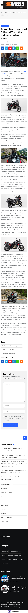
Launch (3, 509)
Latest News (4, 505)
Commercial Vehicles (6, 493)
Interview (3, 501)
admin (4, 42)
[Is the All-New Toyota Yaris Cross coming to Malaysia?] (5, 579)
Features (3, 497)
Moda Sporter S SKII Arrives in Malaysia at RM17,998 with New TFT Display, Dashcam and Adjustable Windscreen (14, 464)
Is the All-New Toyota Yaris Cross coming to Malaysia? (18, 578)
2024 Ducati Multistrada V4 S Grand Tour (11, 346)
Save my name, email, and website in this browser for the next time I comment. (14, 418)
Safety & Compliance (6, 517)
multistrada (11, 349)
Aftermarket (4, 488)
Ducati (3, 349)
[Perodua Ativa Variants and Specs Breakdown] (5, 589)
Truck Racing (4, 521)
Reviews (3, 513)
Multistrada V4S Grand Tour (8, 353)
